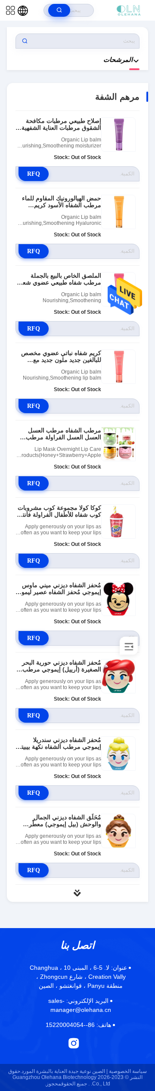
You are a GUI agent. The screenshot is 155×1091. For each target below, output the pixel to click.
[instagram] (73, 1043)
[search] (59, 10)
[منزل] (128, 10)
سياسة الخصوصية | (126, 1071)
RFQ (33, 174)
